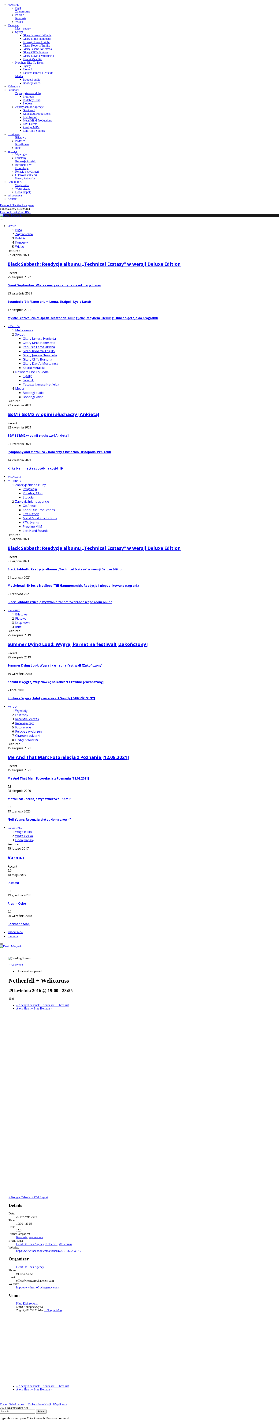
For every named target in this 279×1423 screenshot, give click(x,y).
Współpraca (15, 195)
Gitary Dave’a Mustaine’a (38, 55)
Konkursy (14, 134)
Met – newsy (23, 28)
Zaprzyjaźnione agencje (29, 106)
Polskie (19, 14)
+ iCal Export (40, 1197)
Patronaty (13, 89)
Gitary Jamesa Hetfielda (37, 35)
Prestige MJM (31, 127)
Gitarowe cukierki (26, 175)
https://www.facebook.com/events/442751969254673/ (48, 1250)
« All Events (16, 964)
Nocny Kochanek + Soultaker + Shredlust (42, 1005)
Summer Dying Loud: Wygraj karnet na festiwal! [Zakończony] (78, 644)
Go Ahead (29, 110)
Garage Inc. (15, 181)
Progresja (28, 96)
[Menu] (1, 944)
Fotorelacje (21, 168)
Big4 (18, 8)
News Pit (13, 4)
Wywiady (21, 154)
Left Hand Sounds (34, 130)
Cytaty (27, 66)
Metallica (13, 25)
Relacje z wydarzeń (27, 171)
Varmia (16, 857)
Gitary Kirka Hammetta (37, 38)
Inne (17, 147)
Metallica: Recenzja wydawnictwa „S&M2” (40, 799)
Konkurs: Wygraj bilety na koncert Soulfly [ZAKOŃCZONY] (51, 698)
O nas (3, 1404)
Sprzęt (19, 31)
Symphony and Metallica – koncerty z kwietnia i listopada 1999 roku (59, 452)
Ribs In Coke (17, 903)
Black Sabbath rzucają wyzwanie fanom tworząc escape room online (60, 602)
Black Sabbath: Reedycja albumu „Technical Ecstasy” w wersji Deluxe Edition (94, 264)
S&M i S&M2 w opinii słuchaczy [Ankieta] (53, 414)
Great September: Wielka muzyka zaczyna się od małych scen (54, 285)
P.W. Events (30, 123)
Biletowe (20, 137)
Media (19, 76)
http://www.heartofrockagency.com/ (37, 1287)
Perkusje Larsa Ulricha (36, 42)
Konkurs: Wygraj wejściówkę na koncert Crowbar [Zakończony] (56, 682)
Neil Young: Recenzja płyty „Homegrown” (39, 819)
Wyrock (12, 151)
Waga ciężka (22, 188)
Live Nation (30, 117)
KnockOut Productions (36, 113)
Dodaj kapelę (23, 192)
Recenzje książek (25, 161)
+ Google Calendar (20, 1197)
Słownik (28, 69)
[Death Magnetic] (11, 215)
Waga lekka (22, 185)
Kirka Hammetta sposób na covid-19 (35, 468)
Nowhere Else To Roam (29, 62)
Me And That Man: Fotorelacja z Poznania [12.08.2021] (68, 757)
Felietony (20, 158)
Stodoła (27, 103)
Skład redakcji (17, 1404)
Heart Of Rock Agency (30, 1244)
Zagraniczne (22, 11)
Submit (41, 1411)
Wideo (19, 21)
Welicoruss (65, 1244)
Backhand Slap (19, 924)
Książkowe (22, 144)
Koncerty (20, 18)
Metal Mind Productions (37, 120)
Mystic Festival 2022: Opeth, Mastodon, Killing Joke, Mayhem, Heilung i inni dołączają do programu (83, 318)
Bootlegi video (31, 83)
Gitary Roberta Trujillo (36, 45)
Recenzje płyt (23, 164)
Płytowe (20, 141)
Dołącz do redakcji (39, 1404)
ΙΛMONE (14, 883)
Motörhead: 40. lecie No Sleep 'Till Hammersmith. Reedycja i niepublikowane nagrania (73, 585)
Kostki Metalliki (32, 59)
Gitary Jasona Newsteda (37, 49)
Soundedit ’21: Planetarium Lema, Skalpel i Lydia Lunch (49, 302)
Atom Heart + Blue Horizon (34, 1008)
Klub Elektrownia (27, 1303)
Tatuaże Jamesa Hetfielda (38, 72)
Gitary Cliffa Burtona (35, 52)
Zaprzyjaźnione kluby (28, 93)
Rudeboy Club (31, 100)
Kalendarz (14, 86)
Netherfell (51, 1244)
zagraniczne (36, 1237)
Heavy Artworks (25, 178)
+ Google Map (53, 1310)
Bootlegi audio (31, 79)
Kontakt (12, 198)
